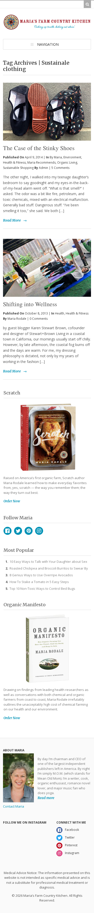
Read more (46, 798)
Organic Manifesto (25, 605)
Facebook (8, 531)
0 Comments (39, 318)
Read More (12, 220)
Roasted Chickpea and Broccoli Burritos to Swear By (49, 568)
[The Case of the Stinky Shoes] (47, 100)
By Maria (56, 157)
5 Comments (60, 168)
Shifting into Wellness (30, 304)
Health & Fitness (14, 162)
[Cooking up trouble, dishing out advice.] (47, 27)
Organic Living (67, 162)
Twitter (18, 531)
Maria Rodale (17, 318)
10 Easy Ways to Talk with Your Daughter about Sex (48, 561)
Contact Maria (13, 806)
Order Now (12, 501)
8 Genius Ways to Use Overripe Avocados (41, 575)
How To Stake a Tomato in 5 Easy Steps (39, 582)
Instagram (39, 531)
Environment (72, 157)
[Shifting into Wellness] (47, 268)
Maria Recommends (41, 162)
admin (43, 168)
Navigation (48, 44)
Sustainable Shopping (18, 168)
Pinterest (29, 531)
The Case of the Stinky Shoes (38, 148)
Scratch (12, 393)
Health (59, 313)
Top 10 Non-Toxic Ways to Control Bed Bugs (42, 588)
